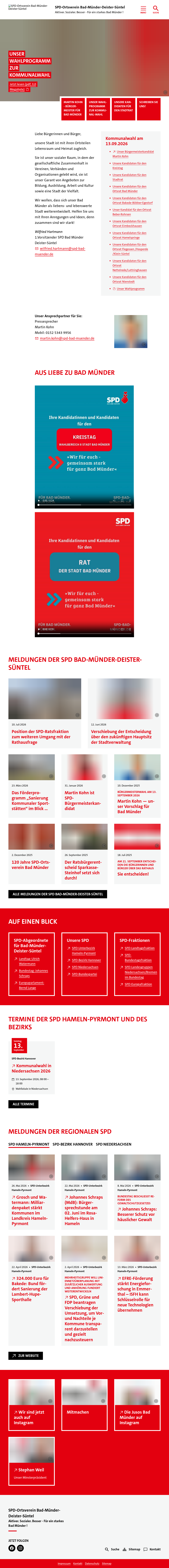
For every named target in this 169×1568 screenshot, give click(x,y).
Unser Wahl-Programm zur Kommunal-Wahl (98, 108)
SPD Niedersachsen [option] (113, 1144)
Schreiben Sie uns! (148, 104)
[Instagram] (20, 1548)
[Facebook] (11, 1548)
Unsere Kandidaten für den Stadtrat (123, 106)
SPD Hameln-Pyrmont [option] (28, 1144)
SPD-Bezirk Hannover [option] (73, 1144)
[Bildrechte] (165, 92)
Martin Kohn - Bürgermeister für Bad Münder (73, 108)
